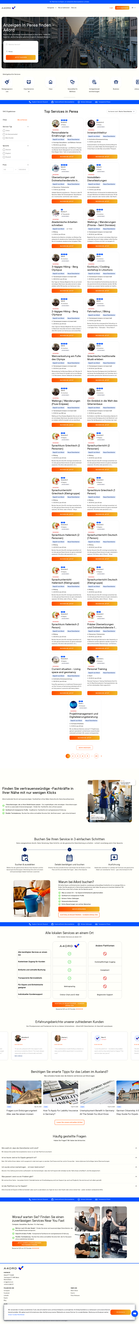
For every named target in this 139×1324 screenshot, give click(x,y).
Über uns (73, 7)
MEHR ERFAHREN (79, 909)
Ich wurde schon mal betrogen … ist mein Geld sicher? (23, 1167)
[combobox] (121, 111)
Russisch (8, 157)
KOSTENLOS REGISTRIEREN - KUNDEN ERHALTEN (79, 915)
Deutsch (8, 149)
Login (111, 8)
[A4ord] (8, 7)
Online (8, 130)
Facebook (6, 1293)
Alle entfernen (22, 120)
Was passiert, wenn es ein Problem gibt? (17, 1177)
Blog (5, 1300)
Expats (6, 1298)
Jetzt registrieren (122, 8)
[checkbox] (4, 131)
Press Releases (75, 1295)
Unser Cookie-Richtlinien (16, 1314)
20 (96, 756)
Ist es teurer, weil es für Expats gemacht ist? (19, 1158)
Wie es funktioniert (64, 7)
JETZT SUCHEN (21, 57)
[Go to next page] (101, 756)
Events (73, 1293)
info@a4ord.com (8, 1282)
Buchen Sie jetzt (67, 156)
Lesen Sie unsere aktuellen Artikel (69, 1122)
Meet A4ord (74, 1290)
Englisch (8, 153)
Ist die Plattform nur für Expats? (14, 1186)
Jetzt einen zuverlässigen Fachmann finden (29, 1244)
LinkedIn (6, 1295)
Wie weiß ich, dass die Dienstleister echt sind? (20, 1148)
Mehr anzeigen (84, 747)
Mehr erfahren (18, 1056)
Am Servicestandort (12, 134)
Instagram (7, 1290)
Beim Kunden (10, 138)
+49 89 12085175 (9, 1284)
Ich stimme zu (121, 1312)
